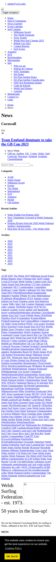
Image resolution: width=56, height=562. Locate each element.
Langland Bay (38, 444)
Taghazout (21, 382)
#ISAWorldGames (18, 405)
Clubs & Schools (22, 85)
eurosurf (5, 337)
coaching (22, 340)
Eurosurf (23, 402)
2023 (9, 249)
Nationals (39, 304)
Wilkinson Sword (22, 32)
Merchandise (13, 60)
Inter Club (20, 304)
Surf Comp (49, 419)
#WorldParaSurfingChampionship (29, 292)
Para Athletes (15, 416)
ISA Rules (19, 74)
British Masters (8, 278)
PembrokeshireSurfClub (13, 425)
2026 (9, 241)
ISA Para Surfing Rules (25, 77)
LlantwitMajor (32, 321)
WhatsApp (17, 357)
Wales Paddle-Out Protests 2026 (23, 214)
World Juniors (40, 352)
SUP (9, 54)
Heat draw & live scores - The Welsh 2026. (28, 229)
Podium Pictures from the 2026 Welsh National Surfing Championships (30, 224)
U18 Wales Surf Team (26, 453)
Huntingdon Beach (19, 352)
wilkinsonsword (20, 470)
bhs (30, 470)
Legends (18, 91)
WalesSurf (39, 442)
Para (43, 290)
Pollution (5, 478)
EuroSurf (12, 326)
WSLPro (11, 382)
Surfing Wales (39, 458)
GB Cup (31, 343)
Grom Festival (19, 323)
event (44, 281)
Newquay (22, 156)
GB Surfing (13, 202)
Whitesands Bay (34, 425)
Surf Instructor (42, 301)
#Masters (14, 450)
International (13, 191)
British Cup (43, 329)
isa (10, 301)
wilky (4, 307)
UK (27, 153)
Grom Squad (23, 326)
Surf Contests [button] (14, 29)
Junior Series (34, 402)
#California (6, 298)
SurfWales (19, 388)
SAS (43, 475)
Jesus (25, 357)
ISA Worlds (47, 326)
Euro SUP (36, 326)
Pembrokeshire (32, 388)
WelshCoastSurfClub (11, 399)
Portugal (27, 278)
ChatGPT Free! (31, 436)
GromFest (6, 428)
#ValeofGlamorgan (10, 321)
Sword (46, 354)
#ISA (9, 292)
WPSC (38, 349)
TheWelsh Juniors (24, 307)
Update (46, 278)
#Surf (13, 318)
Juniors (4, 315)
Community (7, 287)
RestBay (27, 399)
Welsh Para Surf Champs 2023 (29, 40)
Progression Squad (22, 354)
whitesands (6, 464)
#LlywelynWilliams (11, 439)
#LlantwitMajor (38, 318)
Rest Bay (39, 433)
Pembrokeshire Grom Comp (33, 450)
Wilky (12, 304)
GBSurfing (46, 405)
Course (4, 304)
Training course (26, 301)
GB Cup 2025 (30, 416)
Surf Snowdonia (23, 284)
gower (4, 312)
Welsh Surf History (23, 88)
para (44, 349)
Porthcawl (6, 290)
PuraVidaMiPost (33, 397)
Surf (47, 153)
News (14, 23)
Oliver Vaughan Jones (31, 413)
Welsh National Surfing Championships (26, 473)
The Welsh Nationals (24, 35)
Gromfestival (47, 397)
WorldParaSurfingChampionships (17, 349)
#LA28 (28, 458)
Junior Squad (13, 180)
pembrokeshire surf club (24, 464)
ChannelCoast (47, 321)
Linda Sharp (33, 340)
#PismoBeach (19, 298)
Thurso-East (37, 419)
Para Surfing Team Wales (13, 411)
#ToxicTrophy (44, 363)
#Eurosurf (35, 447)
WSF (10, 276)
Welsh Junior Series (42, 408)
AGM (10, 177)
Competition (40, 287)
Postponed (42, 368)
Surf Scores (19, 49)
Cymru (33, 153)
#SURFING (43, 337)
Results (25, 447)
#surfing (15, 295)
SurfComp (25, 444)
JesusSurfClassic (9, 377)
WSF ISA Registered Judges (28, 82)
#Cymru (32, 295)
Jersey (20, 278)
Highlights (19, 397)
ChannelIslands (15, 159)
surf (35, 309)
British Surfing (23, 419)
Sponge (45, 332)
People (10, 199)
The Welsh (12, 188)
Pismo (4, 332)
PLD (49, 352)
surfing (29, 309)
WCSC (42, 307)
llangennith (42, 309)
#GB (34, 337)
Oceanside (28, 442)
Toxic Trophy (20, 37)
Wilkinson (37, 354)
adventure (36, 312)
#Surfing (5, 318)
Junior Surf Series (10, 408)
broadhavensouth (40, 470)
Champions (35, 371)
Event (15, 301)
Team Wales (43, 416)
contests (11, 307)
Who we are (20, 66)
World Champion (32, 332)
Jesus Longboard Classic (19, 394)
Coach (22, 315)
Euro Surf (14, 315)
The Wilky (48, 335)
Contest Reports (21, 46)
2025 (9, 244)
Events (10, 185)
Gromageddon (16, 436)
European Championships (39, 411)
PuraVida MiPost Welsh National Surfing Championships (26, 378)
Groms (16, 335)
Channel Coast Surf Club (24, 430)
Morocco (31, 382)
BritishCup (6, 343)
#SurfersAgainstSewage (19, 366)
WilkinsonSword (9, 391)
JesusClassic (45, 374)
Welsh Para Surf (23, 337)
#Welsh (29, 315)
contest (48, 304)
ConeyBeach (38, 399)
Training (32, 368)
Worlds (22, 290)
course (45, 298)
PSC (9, 357)
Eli (30, 352)
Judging (38, 298)
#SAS (4, 366)
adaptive (5, 352)
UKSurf (22, 377)
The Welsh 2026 (34, 456)
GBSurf (31, 377)
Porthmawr (47, 425)
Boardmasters (30, 363)
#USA (30, 298)
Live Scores (24, 371)
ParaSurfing (27, 439)
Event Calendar (15, 26)
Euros (51, 276)
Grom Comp (25, 408)
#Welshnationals (9, 371)
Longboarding (26, 287)
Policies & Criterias (23, 68)
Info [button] (9, 63)
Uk (2, 323)
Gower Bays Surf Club (23, 433)
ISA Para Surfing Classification (29, 80)
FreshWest (30, 391)
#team (37, 315)
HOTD (35, 394)
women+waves (17, 309)
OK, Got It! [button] (12, 556)
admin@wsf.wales (16, 4)
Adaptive (11, 51)
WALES (5, 340)
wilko (4, 473)
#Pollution (37, 366)
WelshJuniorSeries (25, 422)
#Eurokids (45, 447)
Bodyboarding (14, 57)
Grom (27, 329)
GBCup (11, 153)
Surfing (20, 153)
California (31, 290)
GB (29, 405)
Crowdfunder (48, 312)
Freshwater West (44, 391)
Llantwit (5, 309)
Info (34, 278)
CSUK (43, 394)
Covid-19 (6, 281)
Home (10, 18)
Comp (15, 290)
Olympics (19, 329)
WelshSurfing (19, 343)
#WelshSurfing (8, 422)
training (5, 301)
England (33, 156)
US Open (36, 284)
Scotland (42, 156)
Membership (13, 94)
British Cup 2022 (22, 43)
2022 (9, 252)
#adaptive (6, 295)
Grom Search (26, 335)
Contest (37, 281)
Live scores (39, 323)
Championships (15, 332)
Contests (30, 304)
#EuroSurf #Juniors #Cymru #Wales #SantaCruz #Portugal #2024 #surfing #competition (24, 360)
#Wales (23, 295)
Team (50, 380)
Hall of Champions (16, 21)
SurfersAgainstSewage (29, 475)
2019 (9, 260)
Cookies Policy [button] (13, 548)
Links (10, 99)
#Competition (23, 318)
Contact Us (13, 96)
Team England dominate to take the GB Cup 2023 (26, 142)
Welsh (22, 281)
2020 (9, 258)
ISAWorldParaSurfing (12, 442)
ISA (38, 290)
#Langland (48, 366)
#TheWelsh (46, 315)
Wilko (21, 391)
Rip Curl (38, 335)
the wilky (16, 467)
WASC (29, 323)
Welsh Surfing (8, 419)
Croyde (12, 461)
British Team (7, 329)
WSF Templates (21, 71)
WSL (3, 382)
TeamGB (36, 405)
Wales (41, 153)
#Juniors (5, 450)
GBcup (43, 340)
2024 (9, 246)
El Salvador (42, 382)
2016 (9, 263)
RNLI (4, 326)
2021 (9, 255)
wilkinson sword (42, 461)
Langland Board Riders (28, 428)
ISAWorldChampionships (36, 385)
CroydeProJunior (25, 461)
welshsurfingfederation (19, 312)
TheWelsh (6, 368)
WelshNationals (19, 368)
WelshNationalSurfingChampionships (19, 374)
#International (43, 295)
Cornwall (12, 156)
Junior (34, 329)
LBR (14, 428)
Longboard (6, 335)
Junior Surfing (14, 447)
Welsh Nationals (17, 456)
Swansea (50, 323)
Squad (44, 380)
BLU (16, 287)
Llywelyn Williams (10, 413)
